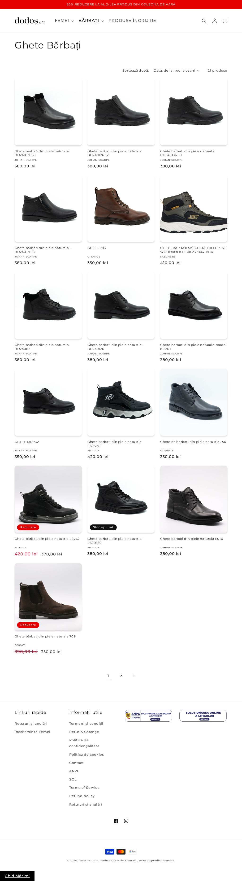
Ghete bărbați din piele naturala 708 (45, 636)
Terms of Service (84, 787)
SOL (73, 779)
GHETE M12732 (27, 442)
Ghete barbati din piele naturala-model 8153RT (193, 347)
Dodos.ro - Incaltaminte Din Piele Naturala (107, 860)
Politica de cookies (86, 754)
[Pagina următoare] (134, 676)
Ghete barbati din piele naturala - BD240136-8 (43, 250)
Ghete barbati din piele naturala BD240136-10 (187, 153)
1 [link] (108, 676)
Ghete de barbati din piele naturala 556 (193, 442)
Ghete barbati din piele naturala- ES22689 (115, 541)
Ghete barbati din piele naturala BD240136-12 (114, 153)
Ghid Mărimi (17, 876)
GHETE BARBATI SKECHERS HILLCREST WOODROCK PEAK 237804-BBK (193, 250)
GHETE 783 (96, 248)
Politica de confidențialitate (84, 743)
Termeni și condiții (86, 723)
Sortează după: (135, 70)
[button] (64, 20)
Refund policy (82, 796)
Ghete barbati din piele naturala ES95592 (114, 444)
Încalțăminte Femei (32, 732)
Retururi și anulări (31, 723)
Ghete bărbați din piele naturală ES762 (47, 539)
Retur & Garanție (84, 732)
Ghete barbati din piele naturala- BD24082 (42, 347)
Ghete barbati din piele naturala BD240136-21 (42, 153)
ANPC (74, 771)
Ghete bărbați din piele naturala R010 (191, 539)
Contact (76, 763)
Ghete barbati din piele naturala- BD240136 (115, 347)
